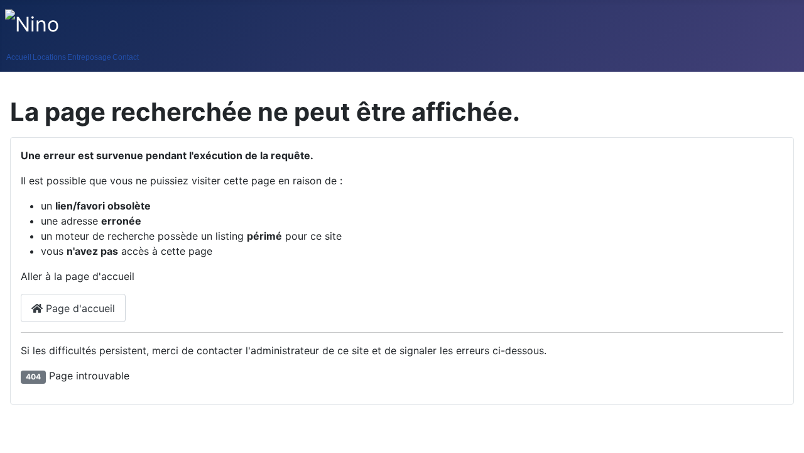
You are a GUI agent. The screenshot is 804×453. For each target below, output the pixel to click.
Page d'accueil (79, 308)
